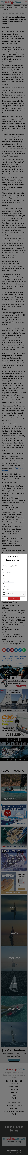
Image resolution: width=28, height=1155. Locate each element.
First (3, 578)
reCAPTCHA (5, 589)
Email (4, 569)
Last (3, 583)
